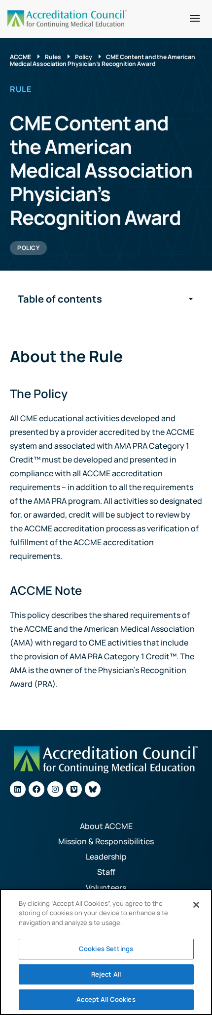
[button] (195, 18)
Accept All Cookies (105, 999)
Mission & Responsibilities (106, 841)
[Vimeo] (74, 789)
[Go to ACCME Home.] (67, 19)
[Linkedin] (18, 789)
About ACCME (106, 826)
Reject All (106, 974)
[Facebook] (36, 789)
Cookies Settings (106, 948)
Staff (106, 871)
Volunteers (106, 887)
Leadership (106, 856)
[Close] (196, 905)
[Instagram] (55, 789)
